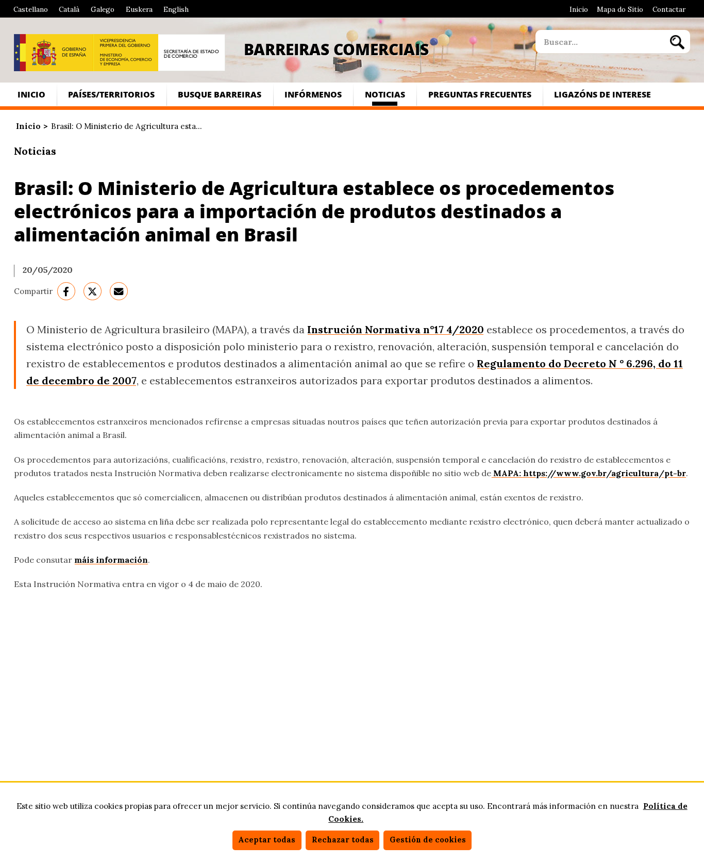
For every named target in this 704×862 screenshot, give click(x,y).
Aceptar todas (266, 839)
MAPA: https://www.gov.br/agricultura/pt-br (588, 473)
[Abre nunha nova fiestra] (53, 52)
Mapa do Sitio (620, 9)
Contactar (668, 9)
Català (69, 9)
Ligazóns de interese (602, 94)
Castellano (30, 9)
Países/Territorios (111, 94)
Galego (102, 9)
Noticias (385, 94)
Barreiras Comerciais (336, 49)
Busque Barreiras (219, 94)
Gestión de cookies (428, 839)
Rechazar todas (343, 839)
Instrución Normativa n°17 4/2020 (395, 329)
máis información (111, 560)
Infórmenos (313, 94)
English (176, 9)
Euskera (139, 9)
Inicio (578, 9)
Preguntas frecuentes (479, 94)
